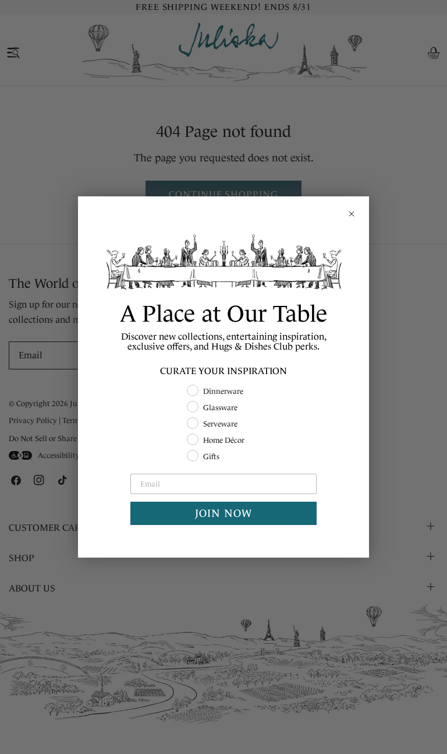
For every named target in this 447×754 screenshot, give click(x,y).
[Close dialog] (351, 214)
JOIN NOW (223, 513)
